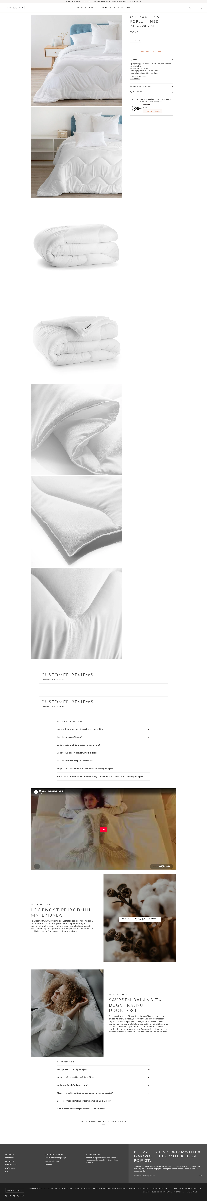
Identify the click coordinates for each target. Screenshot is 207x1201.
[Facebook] (6, 1196)
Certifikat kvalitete (142, 86)
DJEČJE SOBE (10, 1168)
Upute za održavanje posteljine (188, 1189)
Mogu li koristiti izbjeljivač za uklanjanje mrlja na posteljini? (85, 768)
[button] (93, 8)
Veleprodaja (179, 1192)
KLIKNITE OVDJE (135, 1)
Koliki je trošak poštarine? (69, 737)
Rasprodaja (9, 1158)
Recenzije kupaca (165, 1192)
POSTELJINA (9, 1161)
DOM (7, 1172)
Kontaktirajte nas (52, 1161)
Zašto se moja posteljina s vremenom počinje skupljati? (84, 1101)
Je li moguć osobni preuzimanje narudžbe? (78, 753)
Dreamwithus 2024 (194, 1192)
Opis (135, 60)
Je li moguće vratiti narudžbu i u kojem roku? (78, 745)
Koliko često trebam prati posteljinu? (75, 760)
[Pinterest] (14, 1196)
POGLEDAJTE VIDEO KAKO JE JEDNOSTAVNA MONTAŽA (140, 919)
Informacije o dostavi (138, 1189)
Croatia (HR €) (13, 1190)
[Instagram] (18, 1196)
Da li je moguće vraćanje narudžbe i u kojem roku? (81, 1108)
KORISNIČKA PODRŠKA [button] (54, 1154)
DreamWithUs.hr (38, 1189)
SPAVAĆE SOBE (11, 1165)
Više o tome (135, 79)
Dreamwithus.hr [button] (93, 1154)
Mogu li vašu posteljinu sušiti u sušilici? (75, 1077)
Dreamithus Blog (149, 1192)
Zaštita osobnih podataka (161, 1189)
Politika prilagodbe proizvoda (88, 1189)
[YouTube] (23, 1196)
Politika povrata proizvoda (115, 1189)
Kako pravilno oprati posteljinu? (72, 1069)
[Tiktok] (10, 1196)
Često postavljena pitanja (55, 1158)
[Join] (200, 1175)
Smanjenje (138, 92)
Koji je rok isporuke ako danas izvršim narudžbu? (80, 729)
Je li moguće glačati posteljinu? (72, 1085)
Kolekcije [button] (9, 1154)
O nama (48, 1165)
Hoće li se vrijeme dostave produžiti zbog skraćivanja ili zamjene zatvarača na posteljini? (100, 776)
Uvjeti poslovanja (66, 1189)
